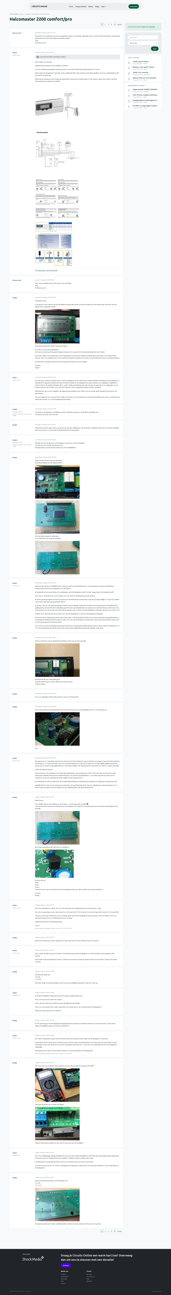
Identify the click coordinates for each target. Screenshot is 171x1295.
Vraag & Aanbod (80, 6)
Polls (88, 1279)
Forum (71, 6)
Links (62, 1281)
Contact (63, 1283)
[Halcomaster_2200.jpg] (57, 152)
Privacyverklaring (156, 1291)
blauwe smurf (16, 33)
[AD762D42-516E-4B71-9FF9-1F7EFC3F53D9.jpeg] (57, 557)
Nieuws (90, 6)
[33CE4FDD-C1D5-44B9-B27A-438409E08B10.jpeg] (57, 326)
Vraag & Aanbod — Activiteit (136, 85)
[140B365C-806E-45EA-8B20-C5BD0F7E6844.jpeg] (57, 660)
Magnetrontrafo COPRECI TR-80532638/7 (146, 89)
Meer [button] (103, 6)
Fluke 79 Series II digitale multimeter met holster (149, 95)
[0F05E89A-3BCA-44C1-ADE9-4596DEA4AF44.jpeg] (57, 516)
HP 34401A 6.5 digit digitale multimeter (146, 106)
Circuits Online (14, 14)
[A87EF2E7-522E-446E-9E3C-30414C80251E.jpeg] (57, 729)
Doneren (66, 1265)
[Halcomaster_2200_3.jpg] (57, 198)
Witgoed (27, 14)
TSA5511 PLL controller (140, 72)
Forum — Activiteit (133, 57)
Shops (97, 6)
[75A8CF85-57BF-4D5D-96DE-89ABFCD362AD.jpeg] (57, 1123)
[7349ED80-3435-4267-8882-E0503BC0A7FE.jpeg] (57, 1204)
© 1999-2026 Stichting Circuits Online (20, 1291)
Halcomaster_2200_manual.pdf (47, 270)
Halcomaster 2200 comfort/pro (41, 14)
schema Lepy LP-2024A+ (141, 61)
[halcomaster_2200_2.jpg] (57, 106)
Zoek (154, 49)
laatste (119, 24)
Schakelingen (64, 1276)
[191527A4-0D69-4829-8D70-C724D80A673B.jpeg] (57, 1085)
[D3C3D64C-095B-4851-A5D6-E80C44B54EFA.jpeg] (57, 482)
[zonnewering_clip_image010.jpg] (53, 244)
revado (14, 409)
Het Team (89, 1274)
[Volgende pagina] (111, 24)
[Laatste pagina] (114, 24)
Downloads (64, 1279)
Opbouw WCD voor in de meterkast (144, 78)
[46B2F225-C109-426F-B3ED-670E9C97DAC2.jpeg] (54, 863)
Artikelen (63, 1274)
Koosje (14, 298)
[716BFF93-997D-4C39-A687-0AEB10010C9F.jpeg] (57, 827)
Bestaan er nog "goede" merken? (143, 67)
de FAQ (152, 27)
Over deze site (91, 1276)
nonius (14, 53)
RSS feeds (89, 1281)
